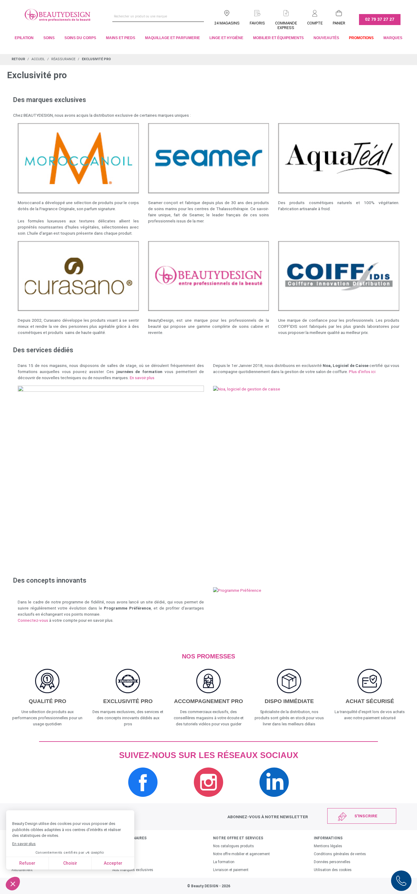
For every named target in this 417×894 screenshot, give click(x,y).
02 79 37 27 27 (379, 19)
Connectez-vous (33, 620)
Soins (49, 38)
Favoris (257, 23)
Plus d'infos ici (362, 371)
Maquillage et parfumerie (172, 38)
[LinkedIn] (274, 800)
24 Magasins (227, 23)
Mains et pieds (120, 38)
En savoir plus (142, 377)
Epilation (24, 38)
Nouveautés (326, 38)
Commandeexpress (286, 25)
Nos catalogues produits (233, 846)
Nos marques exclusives (132, 870)
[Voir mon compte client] (315, 12)
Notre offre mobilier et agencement (241, 854)
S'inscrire (365, 815)
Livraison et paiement (230, 870)
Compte (315, 23)
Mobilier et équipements (278, 38)
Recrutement (22, 870)
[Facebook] (143, 800)
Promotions (361, 38)
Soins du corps (80, 38)
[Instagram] (208, 800)
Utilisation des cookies (333, 870)
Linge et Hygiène (226, 38)
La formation (223, 862)
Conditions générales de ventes (340, 854)
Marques (392, 38)
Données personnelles (332, 862)
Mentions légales (328, 846)
